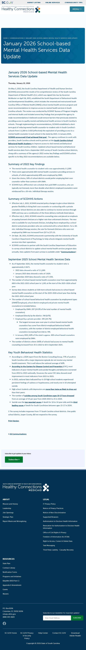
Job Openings (8, 512)
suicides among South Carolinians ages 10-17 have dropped (49, 395)
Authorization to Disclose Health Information (60, 521)
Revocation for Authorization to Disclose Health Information (61, 527)
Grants (5, 589)
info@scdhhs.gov (9, 614)
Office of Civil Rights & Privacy (54, 532)
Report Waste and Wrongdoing (14, 521)
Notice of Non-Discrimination (54, 512)
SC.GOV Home (11, 633)
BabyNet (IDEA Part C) (11, 581)
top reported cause (33, 402)
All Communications (18, 434)
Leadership (7, 508)
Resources (8, 559)
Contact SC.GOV (59, 633)
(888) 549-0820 (9, 617)
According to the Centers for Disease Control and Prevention (37, 366)
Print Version (13, 420)
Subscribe (13, 459)
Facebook (4, 623)
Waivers (6, 594)
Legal (46, 499)
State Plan (6, 563)
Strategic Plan (8, 517)
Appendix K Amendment (12, 585)
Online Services (52, 2)
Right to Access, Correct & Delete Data (57, 541)
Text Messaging (49, 545)
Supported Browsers (50, 517)
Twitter (9, 623)
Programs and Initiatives (12, 576)
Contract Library (9, 568)
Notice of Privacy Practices (53, 508)
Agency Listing (33, 2)
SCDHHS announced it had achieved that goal (27, 137)
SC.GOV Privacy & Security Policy (26, 635)
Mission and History (10, 504)
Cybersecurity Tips (73, 2)
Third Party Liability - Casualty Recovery (58, 550)
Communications (17, 38)
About (6, 499)
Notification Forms (10, 572)
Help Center (43, 633)
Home (5, 38)
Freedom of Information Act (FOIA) (56, 537)
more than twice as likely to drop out (61, 389)
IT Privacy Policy (49, 504)
